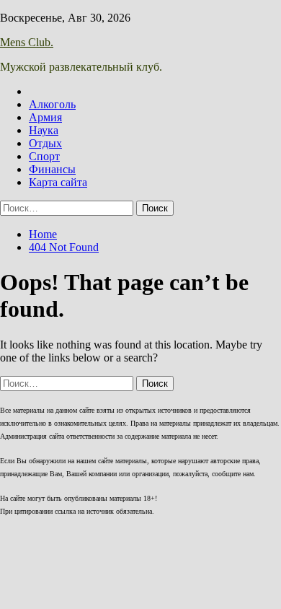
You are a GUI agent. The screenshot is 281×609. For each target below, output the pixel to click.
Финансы (52, 169)
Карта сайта (58, 182)
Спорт (44, 156)
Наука (43, 130)
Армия (45, 117)
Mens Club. (26, 42)
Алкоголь (52, 104)
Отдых (45, 143)
